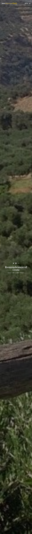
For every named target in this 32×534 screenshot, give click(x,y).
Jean (17, 272)
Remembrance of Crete (16, 268)
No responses (22, 272)
